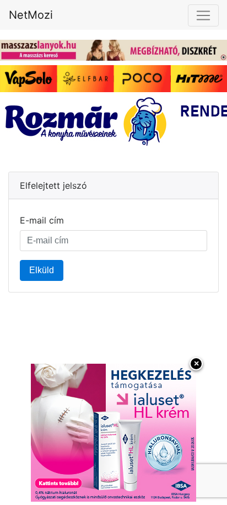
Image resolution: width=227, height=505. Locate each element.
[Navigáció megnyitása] (203, 15)
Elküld (41, 270)
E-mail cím (42, 220)
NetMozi (31, 15)
